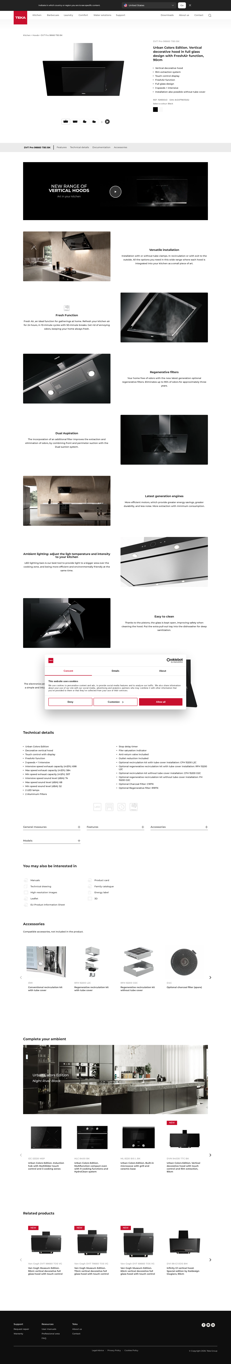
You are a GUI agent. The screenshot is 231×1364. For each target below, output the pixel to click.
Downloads (167, 15)
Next (102, 122)
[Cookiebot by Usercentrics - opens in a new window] (169, 660)
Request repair (21, 1329)
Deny (70, 702)
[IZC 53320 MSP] (46, 1137)
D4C (169, 982)
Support (120, 15)
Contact (198, 15)
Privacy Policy (114, 1350)
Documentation (101, 147)
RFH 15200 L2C (82, 982)
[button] (149, 5)
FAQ (44, 1338)
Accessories (120, 147)
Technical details (79, 147)
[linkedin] (213, 1325)
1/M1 (30, 982)
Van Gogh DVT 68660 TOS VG (137, 1263)
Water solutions (102, 15)
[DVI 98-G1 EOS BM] (184, 1243)
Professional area (51, 1333)
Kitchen (37, 15)
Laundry (68, 15)
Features (62, 147)
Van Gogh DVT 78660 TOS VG (91, 1263)
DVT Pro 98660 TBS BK (37, 147)
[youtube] (208, 1325)
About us (184, 15)
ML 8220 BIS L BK (130, 1158)
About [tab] (162, 671)
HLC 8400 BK (82, 1158)
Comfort (83, 15)
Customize (114, 702)
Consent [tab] (68, 671)
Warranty (18, 1333)
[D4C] (184, 962)
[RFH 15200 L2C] (92, 962)
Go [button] (182, 5)
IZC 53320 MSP (36, 1158)
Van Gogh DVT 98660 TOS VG (45, 1263)
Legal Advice (98, 1350)
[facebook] (204, 1325)
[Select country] (215, 15)
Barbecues (53, 15)
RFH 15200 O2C (129, 982)
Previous (20, 977)
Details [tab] (115, 671)
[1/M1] (46, 962)
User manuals (49, 1329)
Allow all (160, 702)
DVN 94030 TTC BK (178, 1158)
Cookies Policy (131, 1350)
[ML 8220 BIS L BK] (138, 1137)
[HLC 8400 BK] (92, 1137)
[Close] (189, 5)
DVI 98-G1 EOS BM (177, 1263)
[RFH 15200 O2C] (138, 962)
